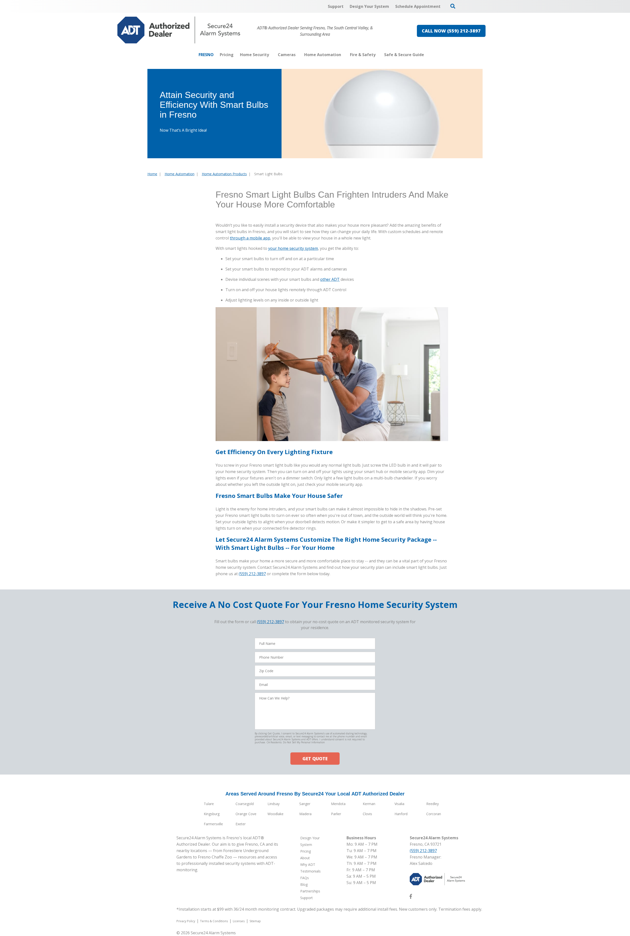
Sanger (304, 803)
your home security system (293, 248)
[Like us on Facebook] (410, 897)
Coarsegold (245, 803)
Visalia (399, 803)
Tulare (209, 803)
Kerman (369, 803)
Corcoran (433, 813)
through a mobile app (250, 238)
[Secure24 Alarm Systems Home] (178, 30)
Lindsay (274, 803)
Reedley (432, 803)
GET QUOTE (315, 758)
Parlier (336, 813)
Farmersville (213, 824)
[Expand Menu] (271, 54)
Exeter (241, 824)
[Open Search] (452, 6)
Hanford (401, 813)
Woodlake (276, 813)
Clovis (367, 813)
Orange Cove (246, 813)
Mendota (338, 803)
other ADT (330, 279)
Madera (305, 813)
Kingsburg (212, 813)
